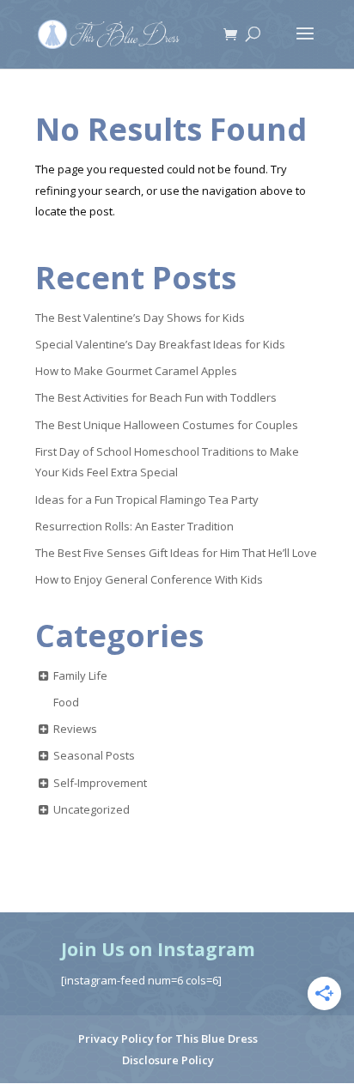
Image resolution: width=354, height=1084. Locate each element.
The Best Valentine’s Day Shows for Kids (140, 317)
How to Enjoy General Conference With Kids (149, 579)
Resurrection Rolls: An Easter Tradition (134, 526)
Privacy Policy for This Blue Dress (168, 1038)
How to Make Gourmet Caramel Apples (136, 370)
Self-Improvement (100, 782)
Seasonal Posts (94, 755)
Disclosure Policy (168, 1060)
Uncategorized (91, 809)
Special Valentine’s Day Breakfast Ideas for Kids (160, 344)
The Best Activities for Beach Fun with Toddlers (156, 397)
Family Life (80, 675)
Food (66, 702)
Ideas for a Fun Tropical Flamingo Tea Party (147, 499)
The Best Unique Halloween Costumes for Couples (166, 425)
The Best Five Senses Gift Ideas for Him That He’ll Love (176, 552)
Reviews (75, 728)
